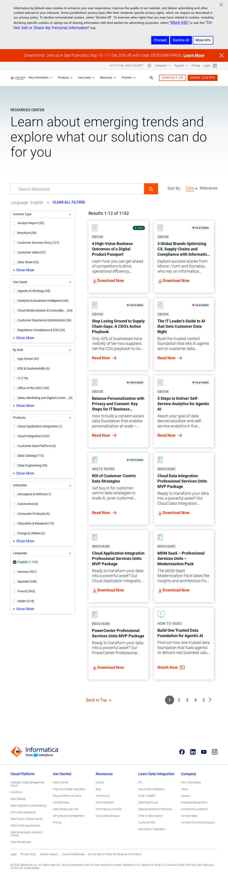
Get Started (62, 774)
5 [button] (203, 700)
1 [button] (169, 700)
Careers (185, 795)
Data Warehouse (148, 802)
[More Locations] (149, 65)
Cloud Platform (22, 774)
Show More (25, 270)
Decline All (181, 40)
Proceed (160, 40)
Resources (106, 77)
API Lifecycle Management (68, 815)
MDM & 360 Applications (25, 825)
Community (103, 795)
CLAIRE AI (16, 792)
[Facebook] (182, 752)
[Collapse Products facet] (70, 418)
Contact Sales (61, 802)
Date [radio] (190, 188)
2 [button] (179, 700)
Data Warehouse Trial (65, 809)
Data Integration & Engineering (28, 805)
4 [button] (195, 700)
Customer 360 (146, 822)
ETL (140, 782)
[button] (151, 188)
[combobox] (77, 189)
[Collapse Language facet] (70, 553)
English (37, 202)
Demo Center (61, 782)
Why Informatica (38, 77)
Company (161, 65)
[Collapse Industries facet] (70, 485)
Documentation (105, 802)
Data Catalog (18, 799)
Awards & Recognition (194, 802)
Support (180, 65)
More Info (203, 40)
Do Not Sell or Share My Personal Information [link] (115, 854)
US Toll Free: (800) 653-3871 (127, 65)
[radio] (196, 188)
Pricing (196, 65)
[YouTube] (204, 752)
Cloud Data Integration (151, 789)
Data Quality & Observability (26, 819)
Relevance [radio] (209, 188)
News (184, 789)
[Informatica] (18, 77)
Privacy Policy (28, 854)
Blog (98, 789)
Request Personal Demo (67, 795)
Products (63, 77)
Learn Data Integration (156, 774)
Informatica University (109, 809)
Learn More (193, 55)
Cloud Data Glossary (108, 815)
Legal (13, 854)
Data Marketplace (20, 842)
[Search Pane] (151, 78)
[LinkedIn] (193, 752)
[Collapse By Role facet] (70, 350)
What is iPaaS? (146, 795)
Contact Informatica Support (198, 822)
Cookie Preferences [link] (73, 854)
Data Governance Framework (155, 809)
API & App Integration (23, 812)
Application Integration (151, 829)
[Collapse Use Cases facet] (70, 282)
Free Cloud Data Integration (69, 789)
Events (100, 782)
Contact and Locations (194, 809)
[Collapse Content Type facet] (70, 214)
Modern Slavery (49, 854)
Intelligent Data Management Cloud (27, 784)
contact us (172, 77)
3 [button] (187, 700)
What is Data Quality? (150, 815)
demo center (202, 77)
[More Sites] (215, 65)
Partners (127, 77)
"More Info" (179, 22)
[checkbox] (14, 223)
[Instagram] (215, 752)
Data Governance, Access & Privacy (26, 834)
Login (207, 65)
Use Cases (84, 77)
